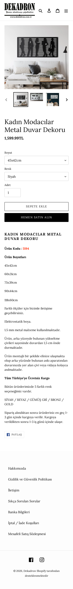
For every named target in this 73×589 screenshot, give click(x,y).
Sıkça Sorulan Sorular (24, 501)
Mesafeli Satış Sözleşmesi (27, 534)
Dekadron (30, 571)
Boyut (8, 152)
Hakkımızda (17, 468)
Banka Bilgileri (19, 512)
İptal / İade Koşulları (23, 523)
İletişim (13, 490)
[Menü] (66, 10)
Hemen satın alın (36, 217)
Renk (7, 169)
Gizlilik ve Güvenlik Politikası (30, 479)
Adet (7, 185)
